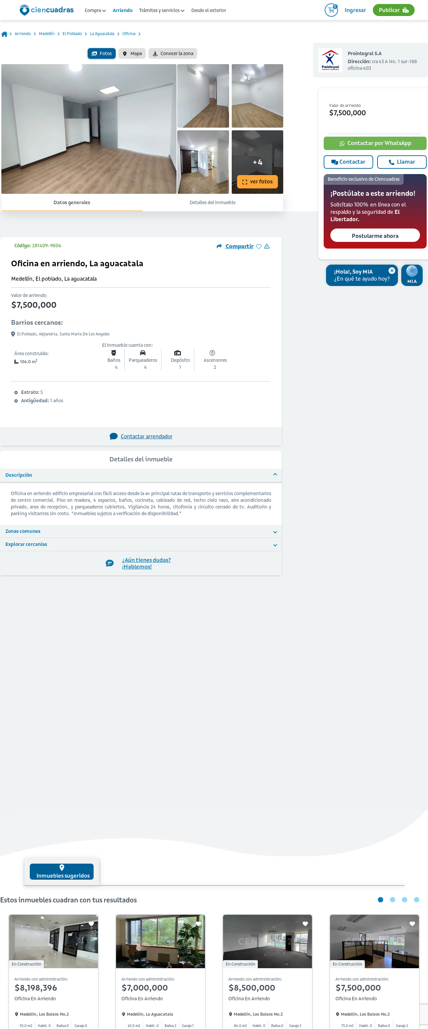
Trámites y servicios (160, 10)
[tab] (62, 872)
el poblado (72, 33)
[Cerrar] (392, 270)
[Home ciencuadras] (47, 11)
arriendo (23, 33)
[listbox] (142, 53)
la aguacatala (102, 33)
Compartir (239, 246)
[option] (102, 53)
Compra (93, 10)
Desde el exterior (208, 10)
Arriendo (122, 10)
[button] (375, 211)
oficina (128, 33)
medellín (47, 33)
